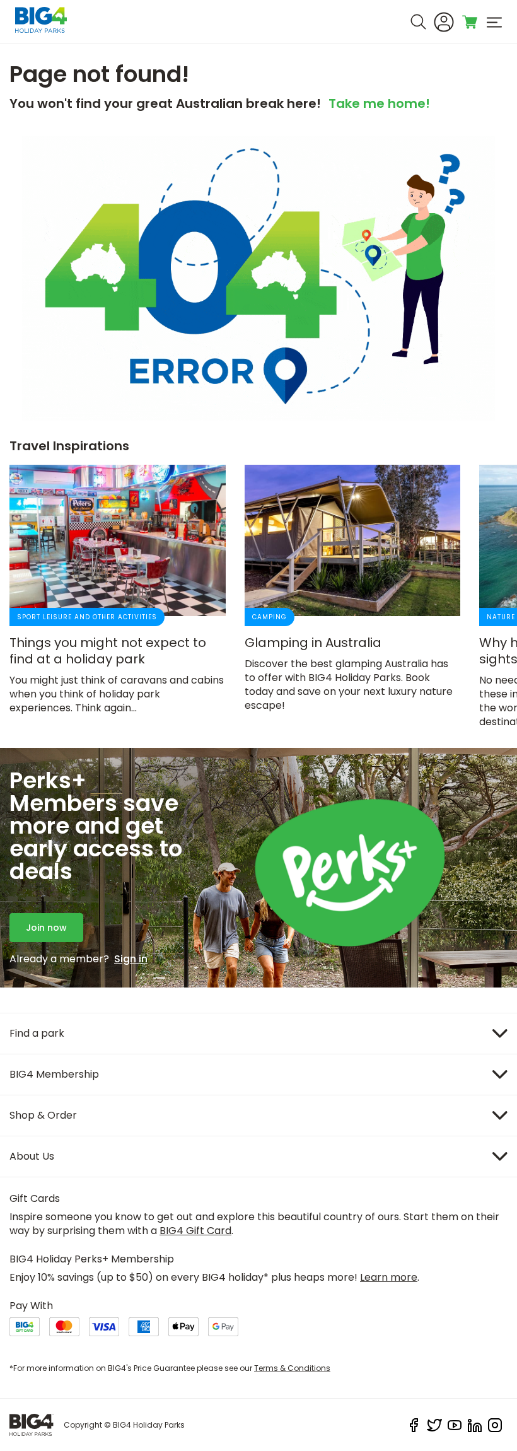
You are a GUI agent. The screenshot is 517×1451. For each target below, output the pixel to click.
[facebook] (414, 1425)
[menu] (494, 22)
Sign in (131, 959)
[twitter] (434, 1425)
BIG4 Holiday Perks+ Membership (91, 1259)
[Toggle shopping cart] (470, 22)
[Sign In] (444, 22)
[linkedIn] (474, 1425)
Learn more (388, 1277)
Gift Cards (34, 1198)
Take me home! (379, 104)
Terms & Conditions (292, 1368)
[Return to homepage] (31, 1425)
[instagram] (494, 1425)
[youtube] (454, 1425)
